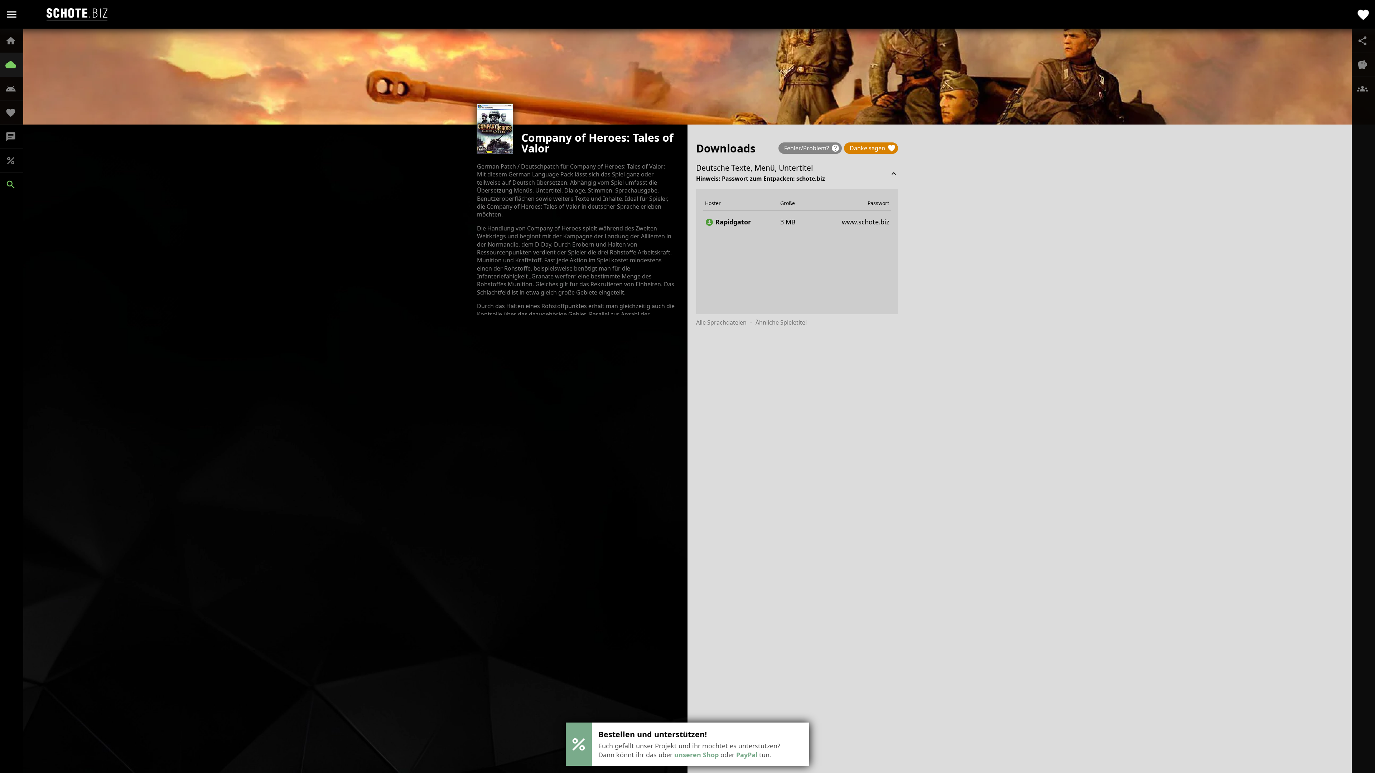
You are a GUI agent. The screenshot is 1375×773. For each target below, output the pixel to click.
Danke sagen (873, 148)
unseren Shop (696, 754)
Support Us (14, 112)
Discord (14, 136)
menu (11, 14)
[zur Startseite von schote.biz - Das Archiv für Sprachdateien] (77, 14)
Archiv (14, 64)
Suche (14, 184)
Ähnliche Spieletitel (781, 322)
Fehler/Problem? (812, 148)
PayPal (746, 754)
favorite (1363, 14)
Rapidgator (728, 222)
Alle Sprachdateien (721, 322)
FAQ (14, 88)
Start (14, 40)
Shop (14, 160)
